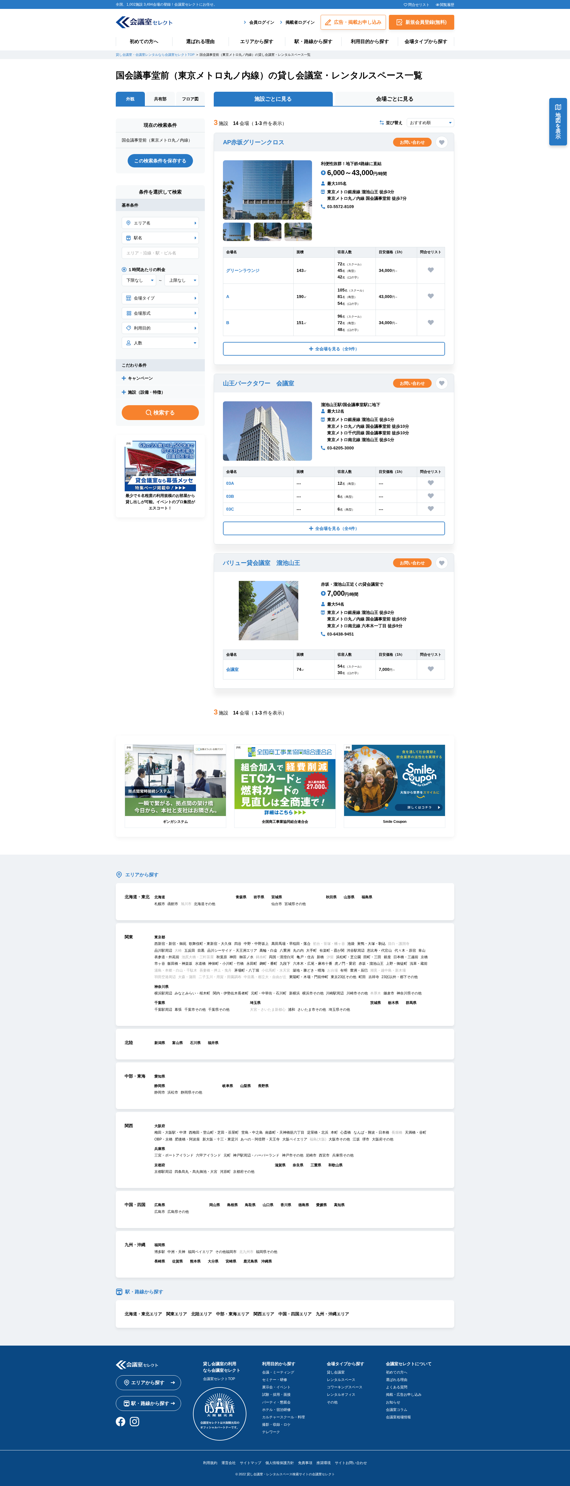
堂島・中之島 (252, 1132)
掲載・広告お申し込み (404, 1394)
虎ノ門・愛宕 (345, 963)
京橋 (424, 957)
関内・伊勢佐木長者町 (230, 993)
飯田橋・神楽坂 (179, 963)
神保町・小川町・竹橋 (226, 963)
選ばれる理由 (200, 41)
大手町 (311, 950)
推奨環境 (323, 1463)
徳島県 (303, 1205)
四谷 (237, 944)
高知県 (339, 1205)
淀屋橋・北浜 (317, 1132)
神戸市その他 (292, 1155)
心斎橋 (345, 1132)
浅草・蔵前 (419, 963)
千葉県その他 (218, 1009)
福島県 (367, 897)
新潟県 (159, 1043)
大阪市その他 (339, 1139)
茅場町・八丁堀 (246, 970)
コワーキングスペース (344, 1387)
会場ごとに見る (395, 99)
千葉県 (159, 1003)
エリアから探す (256, 41)
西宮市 (324, 1155)
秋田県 (331, 897)
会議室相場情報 (398, 1417)
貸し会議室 (336, 1372)
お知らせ (393, 1402)
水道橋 (200, 963)
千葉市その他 (195, 1009)
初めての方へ (144, 41)
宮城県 (276, 897)
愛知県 (159, 1076)
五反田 (189, 950)
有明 (343, 970)
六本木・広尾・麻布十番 (312, 963)
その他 (332, 1402)
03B (230, 496)
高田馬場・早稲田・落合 (291, 944)
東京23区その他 (343, 977)
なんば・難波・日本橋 (371, 1132)
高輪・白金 (268, 950)
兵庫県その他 (343, 1155)
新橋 (320, 957)
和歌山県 (335, 1165)
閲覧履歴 (447, 5)
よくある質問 (396, 1387)
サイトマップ (250, 1463)
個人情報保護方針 (279, 1463)
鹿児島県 (250, 1261)
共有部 (160, 98)
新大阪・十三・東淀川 (220, 1139)
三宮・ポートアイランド (174, 1155)
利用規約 (210, 1463)
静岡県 (159, 1086)
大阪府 (159, 1126)
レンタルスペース (341, 1380)
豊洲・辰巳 (359, 970)
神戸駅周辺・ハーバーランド (256, 1155)
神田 (233, 957)
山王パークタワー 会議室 (258, 383)
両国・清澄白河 (281, 957)
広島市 (159, 1212)
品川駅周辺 (163, 950)
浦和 (291, 1009)
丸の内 (298, 950)
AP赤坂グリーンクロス (253, 142)
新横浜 (294, 993)
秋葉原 (221, 957)
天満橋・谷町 (415, 1132)
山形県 (349, 897)
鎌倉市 (389, 993)
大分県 (213, 1261)
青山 (421, 950)
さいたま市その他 (311, 1009)
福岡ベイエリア (200, 1252)
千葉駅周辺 (163, 1009)
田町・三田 (372, 957)
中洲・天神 (176, 1252)
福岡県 (159, 1245)
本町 (334, 1132)
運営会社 (228, 1463)
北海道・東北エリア (143, 1313)
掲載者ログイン (300, 22)
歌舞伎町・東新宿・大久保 (210, 944)
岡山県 (214, 1205)
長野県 (263, 1086)
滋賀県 (280, 1165)
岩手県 (259, 897)
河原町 (225, 1172)
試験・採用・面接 (276, 1394)
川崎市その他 (357, 993)
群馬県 (411, 1003)
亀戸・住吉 (305, 957)
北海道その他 (204, 904)
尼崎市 (311, 1155)
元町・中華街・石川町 (268, 993)
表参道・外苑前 (166, 957)
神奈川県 (161, 987)
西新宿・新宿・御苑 (170, 944)
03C (230, 509)
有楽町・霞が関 (331, 950)
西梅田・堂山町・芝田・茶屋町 (214, 1132)
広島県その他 (178, 1212)
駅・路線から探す (313, 41)
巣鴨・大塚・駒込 (371, 944)
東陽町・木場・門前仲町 (308, 977)
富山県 (177, 1043)
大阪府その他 (382, 1139)
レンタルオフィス (341, 1394)
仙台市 (276, 904)
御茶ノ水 (246, 957)
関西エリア (264, 1313)
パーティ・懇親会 (276, 1402)
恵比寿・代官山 (379, 950)
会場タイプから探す (426, 41)
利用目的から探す (370, 41)
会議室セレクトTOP (219, 1379)
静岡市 (159, 1092)
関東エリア (176, 1313)
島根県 (232, 1205)
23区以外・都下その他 (399, 977)
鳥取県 (250, 1205)
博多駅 (159, 1252)
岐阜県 (227, 1086)
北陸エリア (201, 1313)
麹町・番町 (268, 963)
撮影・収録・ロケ (276, 1424)
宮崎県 (231, 1261)
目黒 (201, 950)
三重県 (316, 1165)
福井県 (213, 1043)
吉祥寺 (373, 977)
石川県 (195, 1043)
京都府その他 (243, 1172)
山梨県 (245, 1086)
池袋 (350, 944)
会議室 (232, 669)
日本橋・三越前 (405, 957)
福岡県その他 (266, 1252)
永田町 (251, 963)
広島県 (159, 1205)
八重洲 (285, 950)
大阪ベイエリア (294, 1139)
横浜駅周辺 (163, 993)
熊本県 (195, 1261)
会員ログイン (261, 22)
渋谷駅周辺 (356, 950)
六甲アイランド (208, 1155)
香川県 (286, 1205)
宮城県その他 (295, 904)
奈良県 (298, 1165)
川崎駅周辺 (335, 993)
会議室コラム (396, 1410)
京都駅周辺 (163, 1172)
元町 (227, 1155)
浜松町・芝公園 (348, 957)
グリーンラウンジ (242, 270)
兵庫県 (159, 1149)
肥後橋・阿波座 (187, 1139)
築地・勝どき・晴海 (309, 970)
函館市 (172, 904)
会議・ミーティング (278, 1372)
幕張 (178, 1009)
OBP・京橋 (163, 1139)
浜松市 (172, 1092)
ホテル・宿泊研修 (276, 1410)
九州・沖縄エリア (332, 1313)
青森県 (241, 897)
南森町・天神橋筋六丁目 (284, 1132)
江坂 (356, 1139)
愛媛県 (321, 1205)
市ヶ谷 (159, 963)
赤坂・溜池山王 (371, 963)
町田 (362, 977)
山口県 (268, 1205)
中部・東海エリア (232, 1313)
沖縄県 (266, 1261)
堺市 (365, 1139)
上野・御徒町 (396, 963)
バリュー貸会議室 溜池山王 (261, 563)
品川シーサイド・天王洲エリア (232, 950)
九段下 (285, 963)
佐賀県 (177, 1261)
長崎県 (159, 1261)
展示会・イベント (276, 1387)
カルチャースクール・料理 (283, 1417)
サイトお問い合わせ (351, 1463)
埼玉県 (255, 1003)
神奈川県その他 (409, 993)
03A (230, 483)
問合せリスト (418, 5)
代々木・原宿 (405, 950)
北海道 (159, 897)
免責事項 (305, 1463)
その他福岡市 (226, 1252)
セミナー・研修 (274, 1380)
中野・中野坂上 (256, 944)
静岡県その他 (191, 1092)
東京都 (159, 937)
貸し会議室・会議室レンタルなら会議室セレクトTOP (155, 54)
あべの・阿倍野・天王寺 (260, 1139)
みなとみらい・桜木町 (192, 993)
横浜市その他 (313, 993)
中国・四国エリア (295, 1313)
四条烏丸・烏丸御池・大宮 (196, 1172)
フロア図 (190, 98)
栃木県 (393, 1003)
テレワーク (271, 1432)
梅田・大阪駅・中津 (170, 1132)
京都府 (159, 1165)
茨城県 (375, 1003)
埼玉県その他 (339, 1009)
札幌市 (159, 904)
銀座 (387, 957)
